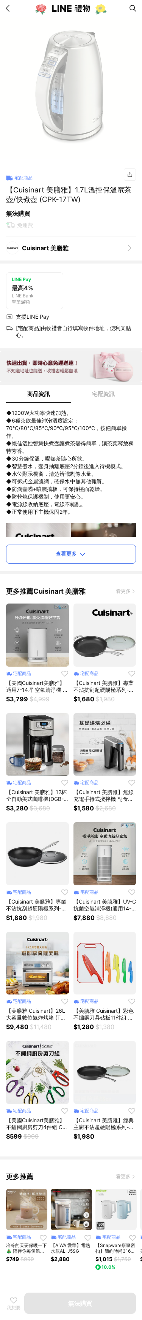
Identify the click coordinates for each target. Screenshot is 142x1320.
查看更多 (66, 553)
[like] (65, 673)
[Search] (132, 8)
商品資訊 (38, 393)
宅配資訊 (103, 393)
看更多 (123, 591)
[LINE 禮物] (71, 8)
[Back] (9, 8)
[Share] (130, 174)
